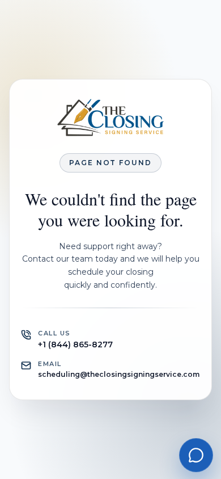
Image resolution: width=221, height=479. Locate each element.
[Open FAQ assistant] (196, 455)
